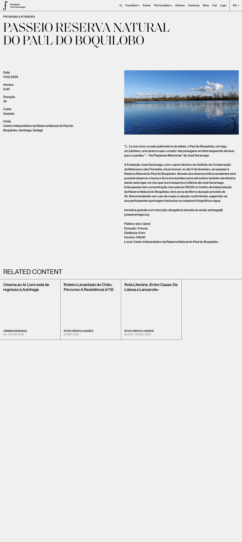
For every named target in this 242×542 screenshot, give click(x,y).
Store (206, 5)
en (235, 5)
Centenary (194, 5)
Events (147, 5)
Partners (180, 5)
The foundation (162, 5)
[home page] (4, 5)
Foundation (131, 5)
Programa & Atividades (19, 17)
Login (223, 5)
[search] (121, 5)
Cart (214, 5)
